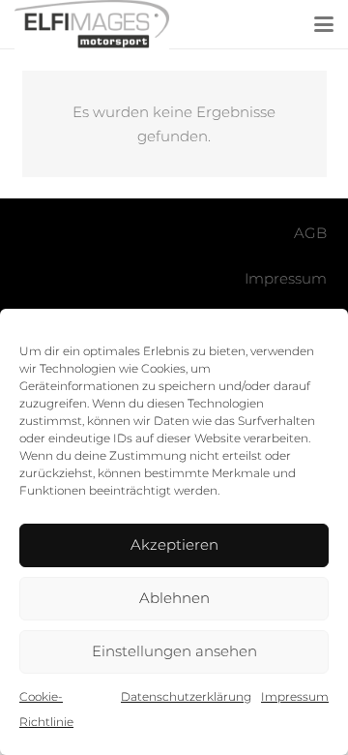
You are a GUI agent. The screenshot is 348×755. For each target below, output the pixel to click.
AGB (310, 233)
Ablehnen (174, 598)
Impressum (295, 696)
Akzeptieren (174, 544)
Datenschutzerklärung (186, 696)
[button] (324, 24)
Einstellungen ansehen (174, 651)
